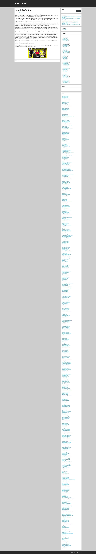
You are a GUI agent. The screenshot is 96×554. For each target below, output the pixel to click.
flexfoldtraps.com (65, 441)
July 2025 (64, 47)
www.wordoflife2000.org (66, 194)
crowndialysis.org (65, 234)
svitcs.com (64, 398)
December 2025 (66, 41)
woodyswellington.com (65, 490)
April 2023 (65, 74)
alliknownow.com (65, 285)
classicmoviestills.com (65, 272)
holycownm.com (64, 372)
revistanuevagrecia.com (66, 315)
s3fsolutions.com (65, 176)
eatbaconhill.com (65, 115)
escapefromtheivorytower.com (67, 178)
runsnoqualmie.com (65, 450)
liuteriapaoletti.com (65, 360)
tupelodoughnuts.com (65, 212)
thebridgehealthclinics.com (66, 411)
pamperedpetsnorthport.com (67, 210)
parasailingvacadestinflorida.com (67, 515)
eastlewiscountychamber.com (67, 286)
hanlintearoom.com (65, 520)
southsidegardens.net (65, 484)
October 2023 (65, 66)
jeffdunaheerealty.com (66, 437)
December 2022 (66, 78)
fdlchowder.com (64, 454)
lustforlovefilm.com (65, 304)
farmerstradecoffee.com (66, 417)
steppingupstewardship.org (66, 465)
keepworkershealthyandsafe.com (67, 128)
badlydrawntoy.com (65, 423)
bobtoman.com (64, 141)
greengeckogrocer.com (66, 228)
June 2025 (65, 49)
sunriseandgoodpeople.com (66, 362)
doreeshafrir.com (65, 319)
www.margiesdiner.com (66, 453)
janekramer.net (21, 3)
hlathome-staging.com (66, 229)
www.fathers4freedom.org (66, 434)
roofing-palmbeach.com (66, 182)
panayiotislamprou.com (66, 148)
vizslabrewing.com (65, 202)
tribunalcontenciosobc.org (66, 287)
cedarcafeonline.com (65, 107)
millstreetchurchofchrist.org (66, 514)
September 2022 (66, 82)
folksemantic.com (65, 198)
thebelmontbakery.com (66, 121)
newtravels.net (64, 119)
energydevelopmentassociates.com (68, 174)
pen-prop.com (64, 431)
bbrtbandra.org (64, 135)
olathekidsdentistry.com (66, 213)
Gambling (18, 60)
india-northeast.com (65, 181)
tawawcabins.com (65, 196)
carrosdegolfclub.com (65, 172)
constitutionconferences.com (67, 395)
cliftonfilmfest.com (65, 187)
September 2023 (66, 68)
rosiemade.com (64, 211)
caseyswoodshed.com (65, 392)
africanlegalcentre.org (65, 308)
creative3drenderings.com (66, 416)
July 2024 (64, 56)
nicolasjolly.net (64, 305)
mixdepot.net (64, 474)
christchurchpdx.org (65, 299)
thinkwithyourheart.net (66, 190)
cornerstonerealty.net (65, 478)
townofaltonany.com (65, 357)
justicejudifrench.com (65, 327)
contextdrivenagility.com (66, 322)
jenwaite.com (64, 522)
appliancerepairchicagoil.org (66, 125)
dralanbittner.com (65, 204)
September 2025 (66, 45)
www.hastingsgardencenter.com (67, 481)
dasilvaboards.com (65, 290)
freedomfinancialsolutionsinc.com (67, 440)
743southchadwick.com (66, 180)
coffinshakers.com (65, 325)
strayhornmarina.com (65, 292)
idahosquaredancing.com (66, 195)
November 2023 (66, 65)
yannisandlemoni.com (65, 205)
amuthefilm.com (65, 303)
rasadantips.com (65, 111)
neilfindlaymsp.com (65, 381)
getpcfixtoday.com (65, 134)
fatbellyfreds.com (65, 491)
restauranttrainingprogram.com (67, 235)
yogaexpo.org (64, 253)
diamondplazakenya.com (66, 501)
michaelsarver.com (65, 226)
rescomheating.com (65, 540)
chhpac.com (64, 535)
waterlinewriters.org (65, 412)
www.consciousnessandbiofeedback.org (68, 479)
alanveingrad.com (65, 350)
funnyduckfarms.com (65, 521)
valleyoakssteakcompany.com (67, 390)
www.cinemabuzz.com (65, 473)
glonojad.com (64, 314)
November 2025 (66, 43)
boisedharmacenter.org (66, 257)
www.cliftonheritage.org (66, 459)
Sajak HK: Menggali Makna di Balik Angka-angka (70, 20)
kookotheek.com (64, 147)
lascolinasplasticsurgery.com (66, 458)
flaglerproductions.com (66, 293)
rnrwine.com (64, 528)
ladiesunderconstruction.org (66, 165)
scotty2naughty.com (65, 317)
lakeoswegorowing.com (66, 529)
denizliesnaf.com (65, 394)
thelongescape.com (65, 343)
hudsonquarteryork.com (66, 493)
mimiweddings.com (65, 541)
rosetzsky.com (64, 313)
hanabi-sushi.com (65, 470)
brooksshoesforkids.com (66, 405)
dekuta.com (64, 472)
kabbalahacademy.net (65, 220)
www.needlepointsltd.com (66, 455)
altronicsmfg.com (65, 114)
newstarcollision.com (65, 223)
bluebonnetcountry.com (66, 137)
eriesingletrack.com (65, 208)
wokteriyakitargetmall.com (66, 230)
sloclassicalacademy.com (66, 289)
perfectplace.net (65, 249)
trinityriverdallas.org (65, 248)
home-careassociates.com (66, 254)
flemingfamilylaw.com (65, 527)
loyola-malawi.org (65, 261)
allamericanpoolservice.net (66, 236)
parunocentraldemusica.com (66, 497)
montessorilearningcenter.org (67, 505)
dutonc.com (64, 341)
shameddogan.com (65, 413)
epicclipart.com (64, 138)
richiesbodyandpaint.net (66, 99)
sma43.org (64, 460)
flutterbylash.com (65, 519)
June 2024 (65, 57)
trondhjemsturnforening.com (67, 499)
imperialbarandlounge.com (66, 188)
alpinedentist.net (65, 145)
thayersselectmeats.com (66, 406)
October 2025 (65, 44)
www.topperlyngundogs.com (66, 435)
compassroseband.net (65, 400)
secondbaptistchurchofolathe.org (67, 533)
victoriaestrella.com (65, 377)
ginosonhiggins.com (65, 351)
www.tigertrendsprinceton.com (67, 432)
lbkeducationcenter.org (66, 247)
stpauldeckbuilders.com (66, 448)
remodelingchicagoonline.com (67, 461)
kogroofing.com (64, 144)
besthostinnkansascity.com (66, 543)
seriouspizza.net (64, 399)
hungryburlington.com (65, 332)
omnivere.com (64, 110)
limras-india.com (65, 97)
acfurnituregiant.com (65, 108)
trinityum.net (64, 485)
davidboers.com (64, 419)
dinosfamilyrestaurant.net (66, 169)
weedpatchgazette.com (66, 206)
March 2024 (65, 60)
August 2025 (65, 46)
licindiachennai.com (65, 101)
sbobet (63, 88)
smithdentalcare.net (65, 544)
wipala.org (64, 260)
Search (63, 9)
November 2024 (66, 52)
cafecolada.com (64, 273)
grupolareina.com (65, 160)
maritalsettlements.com (66, 353)
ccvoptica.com (64, 466)
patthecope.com (65, 396)
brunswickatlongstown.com (66, 333)
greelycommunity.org (65, 310)
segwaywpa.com (64, 408)
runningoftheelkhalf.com (66, 436)
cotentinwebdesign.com (66, 163)
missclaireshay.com (65, 96)
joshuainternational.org (66, 429)
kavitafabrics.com (65, 370)
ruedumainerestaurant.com (66, 311)
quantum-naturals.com (66, 504)
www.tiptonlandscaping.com (66, 464)
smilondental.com (65, 222)
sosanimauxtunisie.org (65, 142)
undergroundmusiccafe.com (66, 545)
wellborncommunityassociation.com (68, 152)
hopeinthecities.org (65, 266)
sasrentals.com (64, 224)
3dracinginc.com (65, 280)
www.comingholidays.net (66, 277)
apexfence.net (64, 547)
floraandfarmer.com (65, 175)
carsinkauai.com (64, 513)
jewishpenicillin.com (65, 237)
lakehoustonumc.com (65, 424)
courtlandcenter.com (65, 380)
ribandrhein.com (65, 243)
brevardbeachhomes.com (66, 177)
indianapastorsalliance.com (66, 389)
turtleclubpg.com (65, 375)
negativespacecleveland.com (67, 359)
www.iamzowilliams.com (66, 480)
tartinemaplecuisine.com (66, 334)
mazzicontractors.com (65, 486)
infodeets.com (64, 103)
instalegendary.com (65, 127)
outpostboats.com (65, 263)
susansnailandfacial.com (66, 430)
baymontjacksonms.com (66, 356)
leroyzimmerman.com (65, 525)
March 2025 (65, 50)
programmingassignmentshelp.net (67, 116)
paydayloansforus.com (65, 120)
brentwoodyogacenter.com (66, 462)
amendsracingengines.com (66, 442)
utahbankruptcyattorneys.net (67, 192)
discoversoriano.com (65, 274)
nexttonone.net (64, 426)
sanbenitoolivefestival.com (66, 271)
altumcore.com (64, 401)
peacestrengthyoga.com (66, 438)
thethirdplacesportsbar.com (66, 487)
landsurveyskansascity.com (66, 447)
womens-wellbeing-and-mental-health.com (69, 240)
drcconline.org (64, 383)
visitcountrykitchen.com (66, 347)
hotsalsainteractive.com (66, 104)
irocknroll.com (64, 193)
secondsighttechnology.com (66, 225)
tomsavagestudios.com (66, 238)
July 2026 (64, 35)
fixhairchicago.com (65, 393)
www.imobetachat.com (66, 420)
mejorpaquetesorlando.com (66, 216)
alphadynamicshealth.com (66, 517)
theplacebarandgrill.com (66, 384)
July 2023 (64, 70)
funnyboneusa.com (65, 366)
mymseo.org (64, 534)
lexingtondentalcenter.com (66, 231)
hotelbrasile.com (64, 156)
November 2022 (66, 80)
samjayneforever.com (65, 508)
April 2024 (65, 59)
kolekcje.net (64, 244)
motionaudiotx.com (65, 538)
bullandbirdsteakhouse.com (66, 456)
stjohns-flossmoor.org (65, 365)
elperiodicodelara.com (65, 98)
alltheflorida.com (65, 510)
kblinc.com (64, 207)
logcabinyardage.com (65, 418)
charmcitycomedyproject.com (67, 320)
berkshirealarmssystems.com (66, 201)
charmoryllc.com (64, 279)
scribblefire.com (64, 251)
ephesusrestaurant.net (65, 489)
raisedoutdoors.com (65, 189)
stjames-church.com (65, 316)
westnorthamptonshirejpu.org (67, 154)
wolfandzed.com (64, 471)
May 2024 (65, 58)
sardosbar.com (64, 199)
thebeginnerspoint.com (66, 275)
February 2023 (65, 76)
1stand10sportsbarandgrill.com (67, 217)
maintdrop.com (64, 140)
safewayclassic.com (65, 122)
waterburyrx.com (65, 386)
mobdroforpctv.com (65, 268)
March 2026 (65, 38)
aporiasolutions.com (65, 407)
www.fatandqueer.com (65, 444)
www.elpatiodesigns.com (66, 492)
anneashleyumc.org (65, 446)
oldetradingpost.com (65, 164)
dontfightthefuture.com (66, 183)
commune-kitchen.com (66, 302)
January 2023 (65, 77)
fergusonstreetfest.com (66, 507)
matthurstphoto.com (65, 509)
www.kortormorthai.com (66, 443)
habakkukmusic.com (65, 425)
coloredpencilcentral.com (66, 186)
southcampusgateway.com (66, 150)
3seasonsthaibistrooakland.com (67, 250)
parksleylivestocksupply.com (66, 256)
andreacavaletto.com (65, 255)
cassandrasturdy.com (65, 269)
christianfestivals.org (65, 346)
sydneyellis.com (64, 232)
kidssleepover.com (65, 117)
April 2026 (65, 37)
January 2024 (65, 63)
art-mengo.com (64, 338)
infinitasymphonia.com (66, 307)
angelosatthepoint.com (66, 388)
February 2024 (65, 62)
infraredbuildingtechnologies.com (67, 170)
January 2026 (65, 40)
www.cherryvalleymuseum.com (67, 162)
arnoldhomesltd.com (65, 184)
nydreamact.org (64, 131)
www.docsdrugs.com (65, 452)
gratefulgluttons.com (65, 267)
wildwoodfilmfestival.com (66, 153)
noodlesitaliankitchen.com (66, 129)
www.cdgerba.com (65, 496)
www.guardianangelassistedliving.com (68, 498)
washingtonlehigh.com (65, 467)
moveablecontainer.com (66, 159)
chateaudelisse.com (65, 151)
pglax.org (63, 358)
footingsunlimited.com (66, 449)
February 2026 (65, 39)
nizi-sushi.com (64, 337)
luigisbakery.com (65, 468)
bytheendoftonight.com (66, 265)
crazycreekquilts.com (65, 297)
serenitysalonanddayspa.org (66, 105)
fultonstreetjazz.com (65, 157)
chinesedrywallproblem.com (66, 363)
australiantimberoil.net (66, 168)
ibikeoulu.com (64, 323)
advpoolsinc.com (65, 387)
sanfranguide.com (65, 278)
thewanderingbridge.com (66, 328)
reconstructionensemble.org (66, 369)
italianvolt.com (64, 200)
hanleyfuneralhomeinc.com (66, 214)
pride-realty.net (64, 516)
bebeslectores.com (65, 166)
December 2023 (66, 64)
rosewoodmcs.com (65, 475)
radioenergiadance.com (66, 146)
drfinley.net (64, 526)
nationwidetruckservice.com (66, 374)
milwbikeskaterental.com (66, 355)
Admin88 (27, 12)
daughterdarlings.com (65, 102)
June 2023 (65, 71)
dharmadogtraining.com (66, 537)
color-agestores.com (65, 259)
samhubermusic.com (65, 546)
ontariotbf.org (64, 126)
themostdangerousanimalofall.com (67, 283)
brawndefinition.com (65, 295)
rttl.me (63, 539)
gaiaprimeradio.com (65, 339)
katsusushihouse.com (65, 309)
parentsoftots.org (65, 414)
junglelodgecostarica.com (66, 345)
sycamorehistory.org (65, 477)
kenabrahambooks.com (66, 301)
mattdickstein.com (65, 422)
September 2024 (66, 53)
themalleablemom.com (66, 329)
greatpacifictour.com (65, 376)
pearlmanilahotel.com (65, 139)
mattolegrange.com (65, 344)
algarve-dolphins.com (65, 349)
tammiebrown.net (65, 340)
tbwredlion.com (64, 502)
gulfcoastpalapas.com (65, 410)
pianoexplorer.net (65, 483)
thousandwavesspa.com (66, 378)
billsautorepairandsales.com (66, 503)
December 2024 (66, 51)
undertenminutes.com (65, 109)
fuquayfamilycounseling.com (66, 531)
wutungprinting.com (65, 352)
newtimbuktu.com (65, 113)
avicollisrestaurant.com (66, 382)
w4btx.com (64, 218)
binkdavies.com (64, 298)
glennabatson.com (65, 291)
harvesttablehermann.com (66, 171)
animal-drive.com (65, 402)
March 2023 (65, 75)
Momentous (79, 552)
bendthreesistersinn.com (66, 364)
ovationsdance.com (65, 242)
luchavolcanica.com (65, 371)
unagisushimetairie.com (66, 132)
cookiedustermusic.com (66, 368)
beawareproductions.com (66, 321)
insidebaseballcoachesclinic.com (67, 511)
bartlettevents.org (65, 158)
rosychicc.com (64, 262)
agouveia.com (64, 532)
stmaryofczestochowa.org (66, 326)
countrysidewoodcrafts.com (66, 123)
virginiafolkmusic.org (65, 241)
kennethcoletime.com (65, 331)
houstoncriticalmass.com (66, 281)
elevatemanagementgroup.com (67, 523)
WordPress (74, 552)
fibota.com (64, 495)
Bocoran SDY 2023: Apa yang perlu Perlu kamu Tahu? (71, 24)
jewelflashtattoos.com (65, 133)
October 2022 (65, 81)
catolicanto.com (64, 246)
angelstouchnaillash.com (66, 219)
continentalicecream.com (66, 296)
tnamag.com (64, 404)
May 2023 (65, 72)
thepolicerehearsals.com (66, 284)
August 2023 (65, 69)
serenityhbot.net (65, 428)
